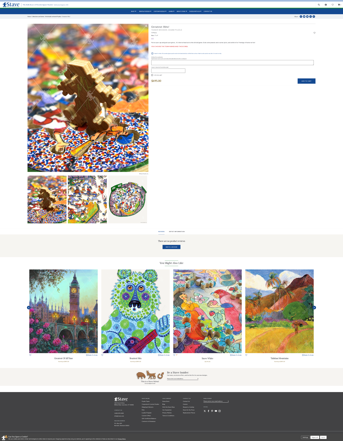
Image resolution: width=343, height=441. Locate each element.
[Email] (304, 16)
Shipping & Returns (147, 407)
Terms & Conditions (168, 415)
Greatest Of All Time (63, 358)
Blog (163, 404)
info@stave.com (119, 416)
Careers (185, 404)
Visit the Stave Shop (168, 407)
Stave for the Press (189, 410)
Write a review (171, 247)
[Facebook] (301, 16)
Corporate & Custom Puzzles (150, 404)
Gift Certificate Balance (149, 418)
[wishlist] (314, 32)
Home (29, 16)
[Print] (307, 16)
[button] (318, 5)
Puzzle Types (146, 401)
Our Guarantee (167, 410)
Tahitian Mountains (279, 358)
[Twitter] (204, 411)
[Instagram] (219, 411)
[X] (310, 16)
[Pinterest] (314, 16)
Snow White (207, 358)
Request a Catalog (188, 407)
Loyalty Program (146, 412)
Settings (305, 437)
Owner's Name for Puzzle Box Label (159, 67)
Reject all (315, 437)
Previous (29, 307)
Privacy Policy (121, 439)
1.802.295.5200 (119, 413)
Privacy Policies (167, 412)
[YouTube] (216, 411)
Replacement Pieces (189, 412)
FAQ (143, 410)
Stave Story (165, 401)
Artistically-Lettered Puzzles (53, 16)
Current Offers (146, 415)
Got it (323, 437)
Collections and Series (38, 16)
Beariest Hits (135, 358)
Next (314, 307)
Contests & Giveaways (149, 421)
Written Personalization (169, 57)
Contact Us (208, 11)
